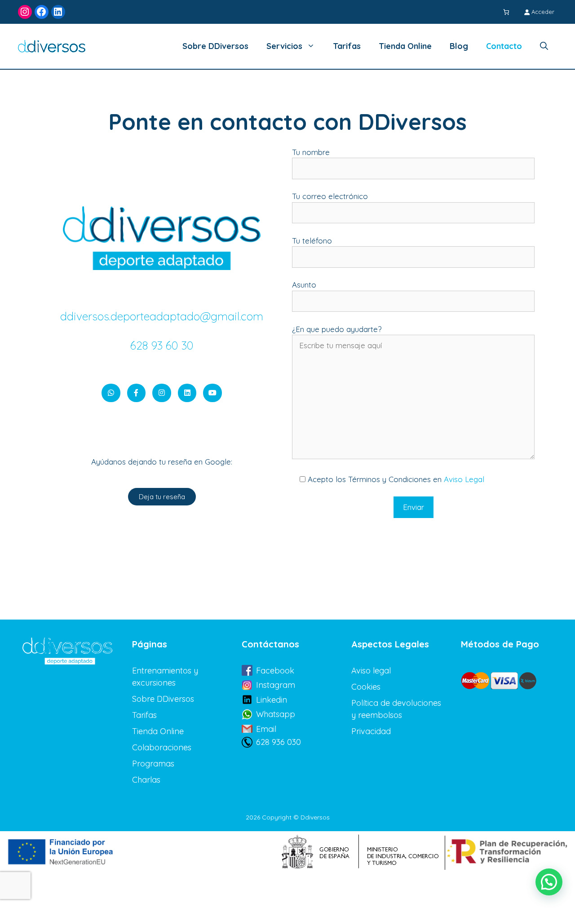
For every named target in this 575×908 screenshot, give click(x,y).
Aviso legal (371, 670)
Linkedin (271, 700)
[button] (548, 881)
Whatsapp (275, 714)
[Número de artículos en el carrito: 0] (507, 11)
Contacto (504, 46)
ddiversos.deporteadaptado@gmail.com (161, 316)
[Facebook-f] (136, 393)
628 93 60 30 (162, 345)
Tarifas (347, 46)
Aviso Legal (464, 479)
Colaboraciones (161, 747)
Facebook (275, 670)
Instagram (275, 685)
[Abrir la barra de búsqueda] (544, 46)
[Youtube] (212, 393)
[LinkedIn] (58, 12)
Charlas (146, 780)
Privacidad (371, 731)
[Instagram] (25, 12)
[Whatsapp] (111, 393)
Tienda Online (405, 46)
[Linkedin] (187, 393)
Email (266, 729)
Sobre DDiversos (215, 46)
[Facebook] (42, 12)
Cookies (365, 687)
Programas (153, 763)
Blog (459, 46)
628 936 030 (278, 742)
